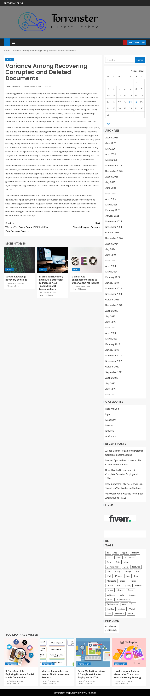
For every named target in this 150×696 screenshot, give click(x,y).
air (108, 552)
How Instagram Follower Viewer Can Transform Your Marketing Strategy (127, 674)
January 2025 (112, 215)
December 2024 (113, 221)
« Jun (107, 123)
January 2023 (112, 350)
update (121, 609)
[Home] (6, 42)
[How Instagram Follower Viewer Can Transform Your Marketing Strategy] (129, 652)
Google (128, 571)
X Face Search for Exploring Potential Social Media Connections (19, 674)
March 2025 (111, 204)
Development (113, 566)
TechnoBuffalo (123, 599)
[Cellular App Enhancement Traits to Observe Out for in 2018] (86, 260)
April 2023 (110, 333)
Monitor (109, 425)
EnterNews (76, 692)
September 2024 (114, 238)
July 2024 (110, 249)
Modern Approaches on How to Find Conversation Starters (56, 674)
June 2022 (110, 389)
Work (130, 613)
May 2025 (110, 193)
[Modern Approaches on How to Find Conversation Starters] (57, 652)
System (132, 595)
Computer (130, 557)
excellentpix (111, 626)
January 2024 (112, 283)
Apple (124, 552)
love (128, 576)
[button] (13, 42)
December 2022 (113, 355)
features (136, 566)
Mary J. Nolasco (13, 86)
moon (122, 581)
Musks (133, 581)
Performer (110, 436)
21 (130, 101)
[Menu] (13, 42)
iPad (109, 576)
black (109, 557)
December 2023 (113, 288)
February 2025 (112, 210)
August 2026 (111, 137)
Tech (109, 599)
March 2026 (111, 159)
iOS (137, 571)
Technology (112, 604)
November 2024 (113, 227)
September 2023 (114, 305)
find (108, 571)
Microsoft (111, 581)
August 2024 (111, 243)
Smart (130, 590)
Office (110, 585)
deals (126, 562)
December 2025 (113, 165)
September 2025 (114, 171)
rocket (110, 590)
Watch (132, 609)
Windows (119, 613)
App (115, 552)
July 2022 (110, 383)
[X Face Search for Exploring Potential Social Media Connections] (21, 652)
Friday (117, 571)
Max (136, 576)
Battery (135, 552)
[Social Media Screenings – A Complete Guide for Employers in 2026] (93, 652)
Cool (109, 562)
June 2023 (110, 322)
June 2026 (110, 143)
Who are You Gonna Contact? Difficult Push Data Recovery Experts (27, 227)
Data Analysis (112, 408)
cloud (118, 557)
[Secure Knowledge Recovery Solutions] (19, 260)
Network (109, 431)
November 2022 (113, 361)
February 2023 (112, 344)
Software (111, 595)
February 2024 (112, 277)
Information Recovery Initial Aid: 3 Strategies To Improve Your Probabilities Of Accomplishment (51, 282)
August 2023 (111, 311)
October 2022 (112, 366)
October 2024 (112, 232)
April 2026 (110, 154)
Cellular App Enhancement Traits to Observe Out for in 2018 (85, 279)
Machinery (110, 420)
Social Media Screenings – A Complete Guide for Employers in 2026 (122, 474)
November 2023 (113, 294)
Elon (126, 566)
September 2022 (114, 372)
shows (120, 590)
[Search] (120, 42)
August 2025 (111, 176)
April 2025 (110, 199)
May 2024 (110, 260)
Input (9, 59)
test (124, 604)
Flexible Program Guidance (86, 225)
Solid (122, 595)
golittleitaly (111, 630)
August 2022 (111, 378)
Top (132, 604)
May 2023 (110, 327)
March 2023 (111, 338)
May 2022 (110, 394)
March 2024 (111, 271)
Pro (118, 585)
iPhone (118, 576)
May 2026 (110, 148)
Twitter (110, 609)
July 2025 (110, 182)
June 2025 (110, 187)
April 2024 (110, 266)
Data (118, 562)
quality (128, 585)
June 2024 (110, 255)
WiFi (109, 613)
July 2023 (110, 316)
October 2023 (112, 299)
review (138, 585)
